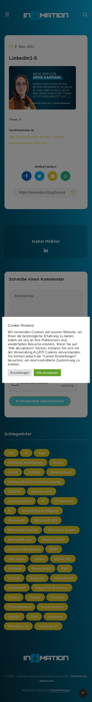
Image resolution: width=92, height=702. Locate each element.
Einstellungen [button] (19, 372)
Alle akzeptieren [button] (47, 372)
